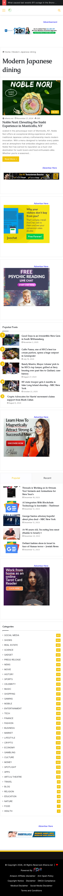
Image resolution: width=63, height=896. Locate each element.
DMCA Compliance (46, 881)
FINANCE (8, 718)
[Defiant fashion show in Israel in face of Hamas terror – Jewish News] (11, 547)
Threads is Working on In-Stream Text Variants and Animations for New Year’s (39, 491)
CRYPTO (8, 742)
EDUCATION (10, 796)
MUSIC (7, 689)
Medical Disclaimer (19, 885)
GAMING (8, 698)
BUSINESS (9, 728)
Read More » (11, 159)
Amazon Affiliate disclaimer (22, 876)
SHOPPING (9, 694)
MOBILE (8, 703)
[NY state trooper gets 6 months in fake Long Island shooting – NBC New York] (10, 386)
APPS (7, 772)
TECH (7, 713)
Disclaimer (31, 881)
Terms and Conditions (31, 890)
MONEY (8, 762)
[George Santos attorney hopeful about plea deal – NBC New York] (11, 520)
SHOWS (8, 640)
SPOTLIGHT (10, 767)
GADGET (8, 655)
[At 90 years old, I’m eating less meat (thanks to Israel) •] (11, 534)
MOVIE (7, 669)
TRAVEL (8, 781)
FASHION (8, 723)
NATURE (8, 801)
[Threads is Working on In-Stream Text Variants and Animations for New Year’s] (11, 492)
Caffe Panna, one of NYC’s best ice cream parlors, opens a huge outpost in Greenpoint (40, 352)
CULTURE (9, 757)
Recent (47, 478)
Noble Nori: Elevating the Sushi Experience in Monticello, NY (24, 124)
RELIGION (9, 791)
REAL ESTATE (11, 645)
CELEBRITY (10, 684)
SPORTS (8, 679)
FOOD (7, 806)
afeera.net (9, 118)
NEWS (7, 664)
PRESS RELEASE (12, 659)
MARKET (8, 733)
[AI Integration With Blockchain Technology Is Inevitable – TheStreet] (11, 506)
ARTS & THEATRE (13, 777)
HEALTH (8, 811)
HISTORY (8, 674)
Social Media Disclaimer (41, 885)
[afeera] (17, 10)
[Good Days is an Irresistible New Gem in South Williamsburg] (10, 340)
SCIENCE (8, 650)
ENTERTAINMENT (13, 708)
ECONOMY (9, 747)
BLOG (7, 786)
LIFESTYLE (9, 738)
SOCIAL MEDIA (11, 635)
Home (7, 52)
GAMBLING (9, 752)
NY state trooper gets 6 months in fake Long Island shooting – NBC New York (41, 385)
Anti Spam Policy (45, 876)
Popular (16, 478)
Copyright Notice (16, 881)
